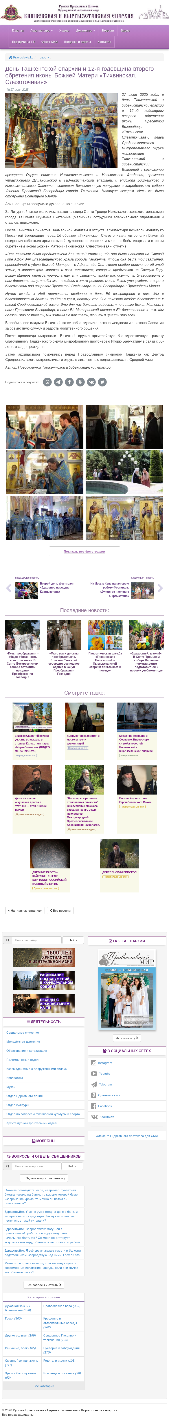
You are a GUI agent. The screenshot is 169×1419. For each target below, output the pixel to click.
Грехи (13, 1318)
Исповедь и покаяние (62, 1373)
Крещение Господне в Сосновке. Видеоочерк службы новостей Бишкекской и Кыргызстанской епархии (135, 743)
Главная (18, 30)
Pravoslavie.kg (22, 57)
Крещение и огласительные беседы (60, 1323)
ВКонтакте (106, 1117)
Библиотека (14, 1078)
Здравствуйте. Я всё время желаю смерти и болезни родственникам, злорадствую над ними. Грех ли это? (43, 1253)
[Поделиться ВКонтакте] (91, 382)
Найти (73, 940)
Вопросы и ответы (77, 41)
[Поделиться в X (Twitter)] (102, 382)
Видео (125, 30)
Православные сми (132, 806)
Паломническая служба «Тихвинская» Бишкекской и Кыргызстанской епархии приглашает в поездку (105, 662)
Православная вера (61, 1306)
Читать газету (126, 1038)
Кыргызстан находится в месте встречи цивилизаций (83, 739)
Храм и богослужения (21, 1375)
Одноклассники (108, 1095)
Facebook (104, 1106)
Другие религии (20, 1335)
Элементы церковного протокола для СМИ (127, 1136)
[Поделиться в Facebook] (69, 382)
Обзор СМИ (49, 41)
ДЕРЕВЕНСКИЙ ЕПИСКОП (119, 872)
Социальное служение (22, 1032)
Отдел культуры (17, 1105)
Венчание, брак (20, 1348)
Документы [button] (84, 30)
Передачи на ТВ (23, 41)
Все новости (61, 910)
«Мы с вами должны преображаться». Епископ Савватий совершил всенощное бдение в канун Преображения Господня (63, 663)
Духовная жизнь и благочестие (18, 1308)
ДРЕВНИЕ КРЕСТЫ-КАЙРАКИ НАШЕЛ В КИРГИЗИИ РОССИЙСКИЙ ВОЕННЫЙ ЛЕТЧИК (49, 878)
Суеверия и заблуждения (61, 1350)
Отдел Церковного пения (24, 1096)
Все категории (44, 1386)
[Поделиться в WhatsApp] (47, 382)
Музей (10, 1087)
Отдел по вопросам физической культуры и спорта (43, 1114)
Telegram (104, 1084)
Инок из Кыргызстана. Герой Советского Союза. (135, 800)
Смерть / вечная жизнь (21, 1363)
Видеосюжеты (129, 755)
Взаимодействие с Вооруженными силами (37, 1068)
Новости (108, 30)
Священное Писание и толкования (59, 1338)
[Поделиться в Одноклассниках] (80, 382)
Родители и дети (59, 1360)
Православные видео (29, 814)
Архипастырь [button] (40, 30)
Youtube (103, 1073)
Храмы (64, 30)
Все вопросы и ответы (42, 1285)
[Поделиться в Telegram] (58, 382)
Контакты (104, 41)
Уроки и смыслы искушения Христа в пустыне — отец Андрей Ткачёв (30, 804)
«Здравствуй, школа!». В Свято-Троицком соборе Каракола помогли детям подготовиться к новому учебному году (146, 662)
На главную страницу (26, 910)
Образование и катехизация (26, 1050)
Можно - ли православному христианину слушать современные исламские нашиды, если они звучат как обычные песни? (41, 1268)
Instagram (104, 1063)
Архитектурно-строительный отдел (31, 1123)
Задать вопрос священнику (45, 1178)
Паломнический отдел (22, 1059)
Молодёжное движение (23, 1041)
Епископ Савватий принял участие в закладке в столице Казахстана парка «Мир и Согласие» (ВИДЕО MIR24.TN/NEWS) (32, 743)
